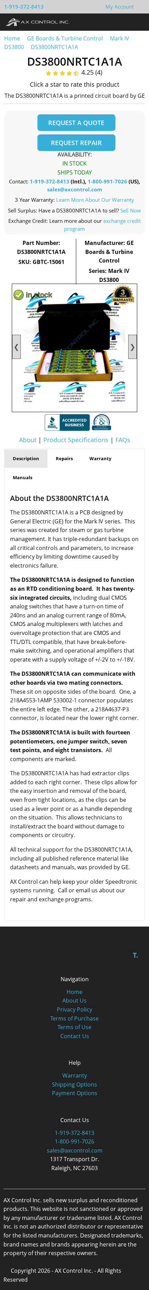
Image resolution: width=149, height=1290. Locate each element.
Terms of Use (74, 1027)
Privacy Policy (74, 1009)
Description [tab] (26, 458)
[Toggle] (137, 22)
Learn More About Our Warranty (95, 199)
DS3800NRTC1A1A (54, 47)
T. (135, 955)
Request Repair (76, 143)
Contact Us (74, 1036)
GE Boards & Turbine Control (65, 38)
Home (12, 38)
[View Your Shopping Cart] (139, 6)
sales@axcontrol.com (74, 189)
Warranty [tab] (100, 458)
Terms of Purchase (74, 1018)
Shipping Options (74, 1084)
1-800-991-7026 (107, 181)
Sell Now (130, 210)
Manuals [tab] (22, 477)
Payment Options (74, 1093)
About (27, 440)
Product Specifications (75, 440)
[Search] (124, 22)
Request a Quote (76, 122)
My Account (119, 6)
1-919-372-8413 (24, 6)
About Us (74, 1000)
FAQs (122, 440)
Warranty (74, 1075)
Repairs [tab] (64, 458)
